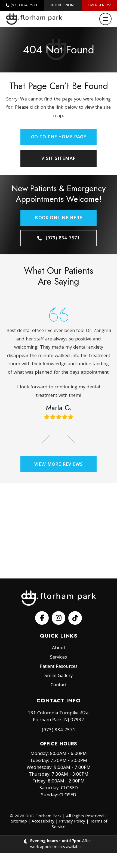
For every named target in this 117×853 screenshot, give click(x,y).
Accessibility (43, 821)
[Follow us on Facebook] (42, 618)
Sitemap (19, 821)
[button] (105, 19)
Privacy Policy (72, 821)
